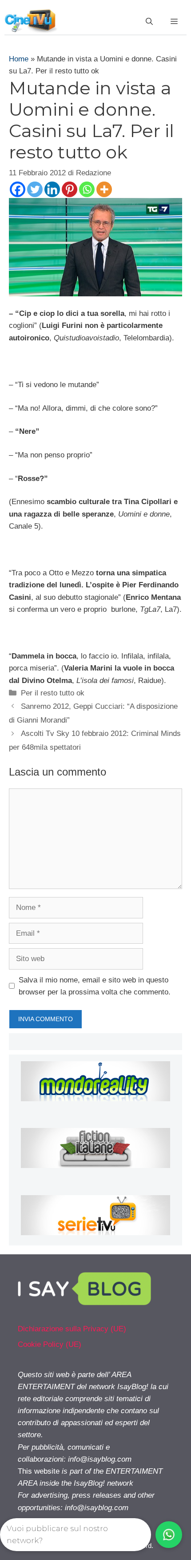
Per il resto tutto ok (52, 693)
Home (18, 59)
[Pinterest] (69, 189)
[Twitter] (35, 189)
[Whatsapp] (87, 189)
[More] (104, 189)
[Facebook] (17, 189)
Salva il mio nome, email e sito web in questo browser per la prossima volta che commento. (95, 986)
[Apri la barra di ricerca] (149, 22)
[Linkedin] (52, 189)
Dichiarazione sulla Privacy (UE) (72, 1329)
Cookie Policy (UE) (49, 1344)
